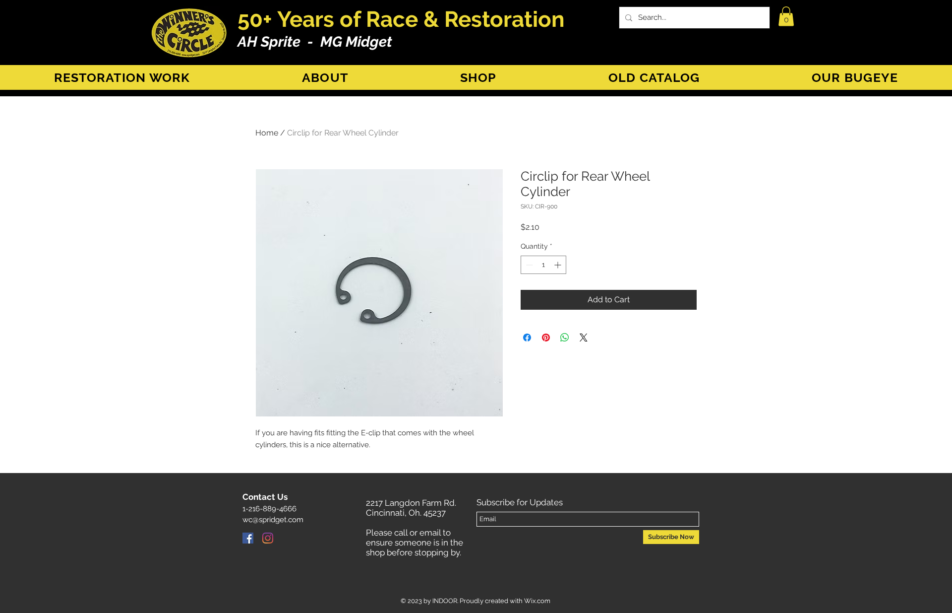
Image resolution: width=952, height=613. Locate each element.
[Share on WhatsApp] (565, 337)
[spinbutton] (543, 264)
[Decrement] (528, 264)
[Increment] (558, 264)
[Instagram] (267, 538)
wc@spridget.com (272, 519)
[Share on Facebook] (527, 337)
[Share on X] (584, 337)
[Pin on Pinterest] (546, 337)
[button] (786, 16)
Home (266, 132)
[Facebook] (247, 538)
